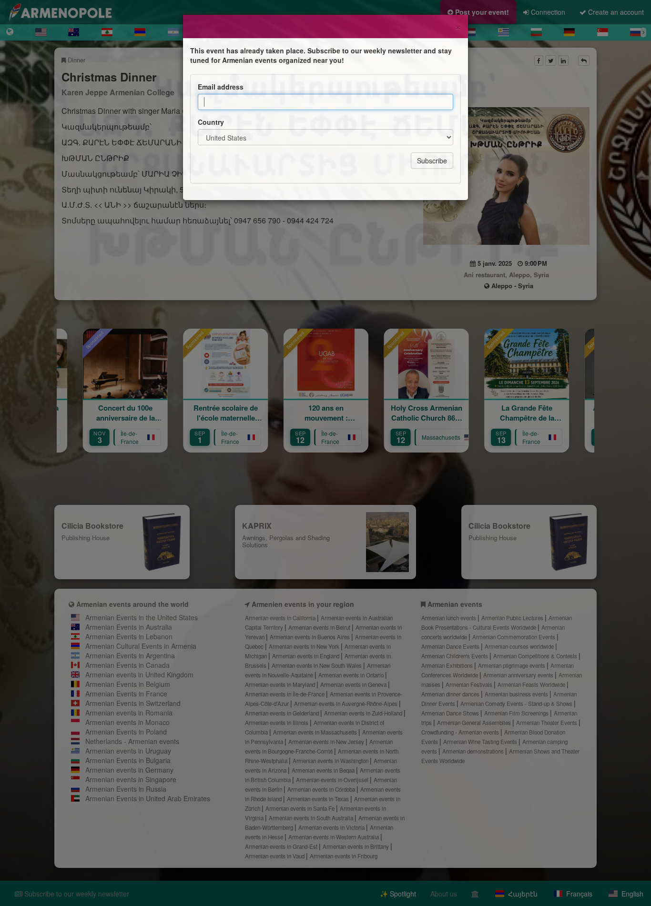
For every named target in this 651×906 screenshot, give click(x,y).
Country (211, 122)
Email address (221, 86)
